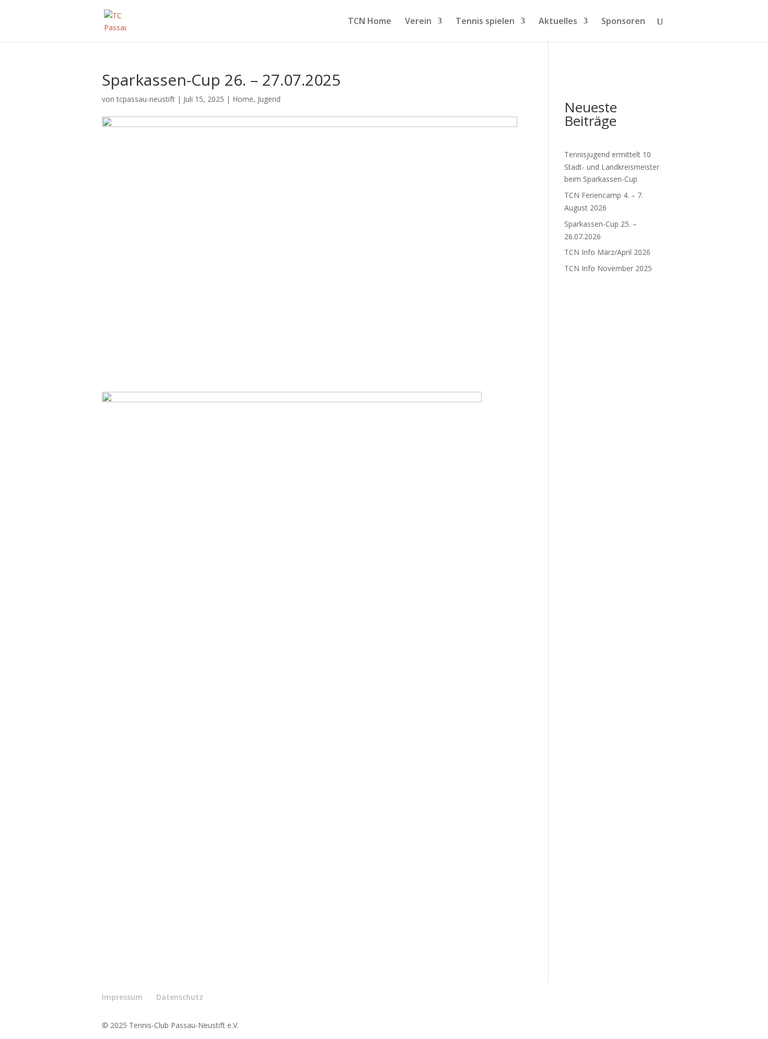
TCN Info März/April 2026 (607, 252)
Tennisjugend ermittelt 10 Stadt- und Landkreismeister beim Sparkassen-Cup (611, 166)
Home (242, 99)
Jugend (269, 99)
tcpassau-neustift (146, 99)
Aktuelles (558, 22)
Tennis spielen (485, 22)
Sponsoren (623, 22)
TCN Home (369, 22)
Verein (418, 22)
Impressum (122, 997)
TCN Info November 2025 (608, 268)
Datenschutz (179, 997)
